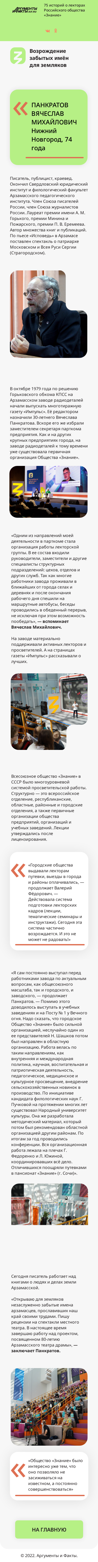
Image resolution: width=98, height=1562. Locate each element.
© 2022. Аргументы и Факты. (49, 1555)
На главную (49, 1529)
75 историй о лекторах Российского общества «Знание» (64, 10)
